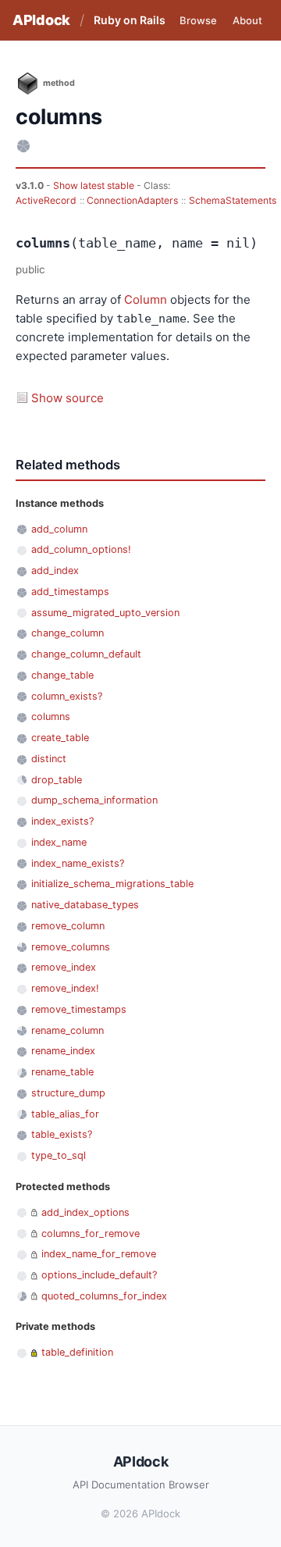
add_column (59, 529)
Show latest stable (95, 185)
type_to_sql (58, 1155)
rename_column (67, 1030)
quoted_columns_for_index (104, 1296)
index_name (59, 842)
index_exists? (62, 821)
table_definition (77, 1352)
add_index (55, 570)
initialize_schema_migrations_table (112, 883)
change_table (62, 675)
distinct (48, 759)
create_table (60, 737)
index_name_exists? (77, 863)
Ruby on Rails (129, 20)
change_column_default (86, 654)
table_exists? (61, 1134)
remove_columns (70, 947)
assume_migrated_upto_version (105, 612)
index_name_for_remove (98, 1254)
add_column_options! (81, 549)
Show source (67, 397)
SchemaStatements (232, 200)
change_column (67, 633)
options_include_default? (99, 1275)
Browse (198, 20)
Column (145, 299)
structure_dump (68, 1093)
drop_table (56, 780)
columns (50, 716)
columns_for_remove (90, 1233)
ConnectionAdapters (132, 200)
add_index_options (85, 1212)
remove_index (63, 967)
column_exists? (66, 696)
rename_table (62, 1072)
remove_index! (65, 988)
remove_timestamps (78, 1009)
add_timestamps (70, 591)
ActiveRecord (46, 200)
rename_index (63, 1051)
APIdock (41, 20)
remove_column (68, 926)
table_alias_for (65, 1114)
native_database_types (85, 905)
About (247, 20)
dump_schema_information (94, 800)
